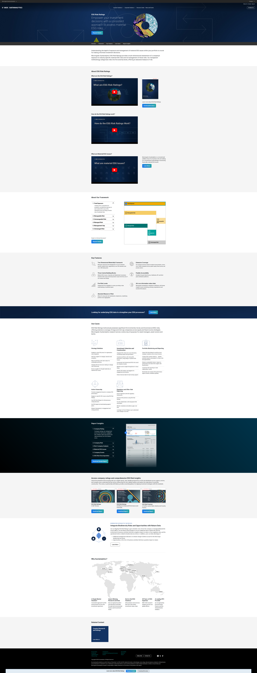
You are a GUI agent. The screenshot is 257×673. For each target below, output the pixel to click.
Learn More (147, 166)
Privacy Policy (94, 651)
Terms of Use (94, 656)
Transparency (105, 651)
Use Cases (117, 43)
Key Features (109, 43)
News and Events (149, 7)
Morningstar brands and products (9, 1)
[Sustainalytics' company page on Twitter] (160, 655)
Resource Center (140, 7)
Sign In (253, 4)
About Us (245, 4)
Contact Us (251, 7)
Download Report (97, 511)
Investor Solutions (117, 7)
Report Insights (126, 43)
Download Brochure (149, 105)
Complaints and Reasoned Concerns (110, 653)
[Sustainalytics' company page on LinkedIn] (158, 655)
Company (251, 1)
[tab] (103, 203)
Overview (93, 43)
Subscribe (139, 655)
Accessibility (123, 651)
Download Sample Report (100, 461)
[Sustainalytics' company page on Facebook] (163, 655)
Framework (101, 43)
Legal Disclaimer (94, 654)
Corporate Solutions (129, 7)
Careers (249, 4)
